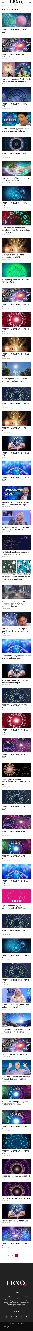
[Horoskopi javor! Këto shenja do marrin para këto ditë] (16, 168)
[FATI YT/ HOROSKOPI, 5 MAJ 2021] (16, 144)
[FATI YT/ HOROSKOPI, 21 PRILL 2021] (16, 443)
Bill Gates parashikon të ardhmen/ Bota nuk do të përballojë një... (16, 1078)
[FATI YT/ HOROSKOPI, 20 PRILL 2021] (16, 468)
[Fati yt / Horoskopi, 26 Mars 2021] (16, 1045)
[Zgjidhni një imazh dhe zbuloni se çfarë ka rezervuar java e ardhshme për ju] (16, 567)
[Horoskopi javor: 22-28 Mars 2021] (16, 1166)
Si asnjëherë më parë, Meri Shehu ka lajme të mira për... (16, 1006)
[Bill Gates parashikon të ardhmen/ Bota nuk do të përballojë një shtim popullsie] (16, 1067)
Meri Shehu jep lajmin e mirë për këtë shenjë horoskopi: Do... (15, 528)
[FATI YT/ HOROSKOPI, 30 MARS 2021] (16, 970)
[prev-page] (8, 1255)
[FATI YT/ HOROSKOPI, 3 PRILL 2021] (16, 846)
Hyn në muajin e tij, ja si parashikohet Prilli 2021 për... (14, 907)
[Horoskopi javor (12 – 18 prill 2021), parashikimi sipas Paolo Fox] (16, 619)
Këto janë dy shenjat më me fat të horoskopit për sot (16, 280)
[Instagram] (11, 1317)
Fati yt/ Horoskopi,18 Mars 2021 (16, 1221)
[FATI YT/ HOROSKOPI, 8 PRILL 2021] (16, 745)
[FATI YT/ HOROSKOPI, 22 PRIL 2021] (16, 418)
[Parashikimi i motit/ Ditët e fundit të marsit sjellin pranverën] (16, 1020)
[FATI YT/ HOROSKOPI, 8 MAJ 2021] (16, 20)
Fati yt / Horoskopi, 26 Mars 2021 (16, 1054)
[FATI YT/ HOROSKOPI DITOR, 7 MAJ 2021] (16, 45)
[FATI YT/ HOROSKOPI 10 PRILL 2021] (16, 695)
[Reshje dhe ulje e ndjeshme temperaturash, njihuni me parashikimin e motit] (16, 592)
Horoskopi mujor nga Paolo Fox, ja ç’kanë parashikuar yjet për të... (16, 80)
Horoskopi (11, 1323)
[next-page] (23, 1255)
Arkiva (22, 1323)
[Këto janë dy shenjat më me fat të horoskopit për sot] (16, 270)
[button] (3, 2)
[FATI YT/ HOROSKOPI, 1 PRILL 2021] (16, 921)
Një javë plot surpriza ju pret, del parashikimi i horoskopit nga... (15, 503)
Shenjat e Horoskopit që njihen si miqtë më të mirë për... (16, 1102)
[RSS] (16, 1317)
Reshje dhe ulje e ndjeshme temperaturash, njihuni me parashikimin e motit (13, 603)
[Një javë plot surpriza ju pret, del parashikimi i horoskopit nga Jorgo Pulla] (16, 493)
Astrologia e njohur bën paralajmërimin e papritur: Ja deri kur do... (16, 781)
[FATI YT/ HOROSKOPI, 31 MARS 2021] (16, 945)
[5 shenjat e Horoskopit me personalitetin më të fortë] (16, 245)
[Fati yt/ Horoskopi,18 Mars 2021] (16, 1211)
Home (3, 7)
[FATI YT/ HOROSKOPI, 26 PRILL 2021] (16, 295)
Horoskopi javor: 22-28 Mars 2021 (16, 1176)
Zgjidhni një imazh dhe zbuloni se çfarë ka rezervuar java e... (16, 578)
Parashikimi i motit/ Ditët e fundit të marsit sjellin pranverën (16, 1030)
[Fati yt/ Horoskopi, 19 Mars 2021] (16, 1189)
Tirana (17, 1323)
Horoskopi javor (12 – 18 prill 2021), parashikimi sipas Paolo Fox (15, 631)
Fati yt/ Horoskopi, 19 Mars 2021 (16, 1198)
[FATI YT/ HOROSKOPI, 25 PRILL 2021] (16, 319)
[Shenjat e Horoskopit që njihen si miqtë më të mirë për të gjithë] (16, 1092)
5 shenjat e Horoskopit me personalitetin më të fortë (13, 256)
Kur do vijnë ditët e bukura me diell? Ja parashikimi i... (14, 380)
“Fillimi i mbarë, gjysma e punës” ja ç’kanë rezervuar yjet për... (15, 130)
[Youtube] (26, 1317)
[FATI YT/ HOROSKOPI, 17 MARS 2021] (16, 1234)
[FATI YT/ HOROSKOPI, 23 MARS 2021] (16, 1141)
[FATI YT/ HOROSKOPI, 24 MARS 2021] (16, 1117)
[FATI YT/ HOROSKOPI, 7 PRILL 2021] (16, 797)
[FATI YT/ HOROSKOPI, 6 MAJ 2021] (16, 94)
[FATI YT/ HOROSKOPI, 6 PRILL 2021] (16, 822)
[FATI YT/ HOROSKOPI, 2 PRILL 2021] (16, 871)
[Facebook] (6, 1317)
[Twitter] (21, 1317)
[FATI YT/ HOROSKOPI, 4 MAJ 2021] (16, 193)
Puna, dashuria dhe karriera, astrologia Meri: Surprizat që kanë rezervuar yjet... (16, 230)
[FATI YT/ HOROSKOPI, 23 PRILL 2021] (16, 394)
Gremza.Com (16, 1329)
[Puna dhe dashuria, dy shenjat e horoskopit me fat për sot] (16, 671)
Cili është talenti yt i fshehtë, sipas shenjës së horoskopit (16, 657)
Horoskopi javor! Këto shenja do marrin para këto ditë (15, 179)
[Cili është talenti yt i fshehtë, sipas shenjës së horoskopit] (16, 646)
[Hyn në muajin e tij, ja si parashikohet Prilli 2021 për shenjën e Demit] (16, 896)
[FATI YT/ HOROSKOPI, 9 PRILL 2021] (16, 720)
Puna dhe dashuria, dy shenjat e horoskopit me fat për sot (15, 681)
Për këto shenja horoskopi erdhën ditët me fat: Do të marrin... (16, 553)
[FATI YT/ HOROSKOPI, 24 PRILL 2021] (16, 344)
